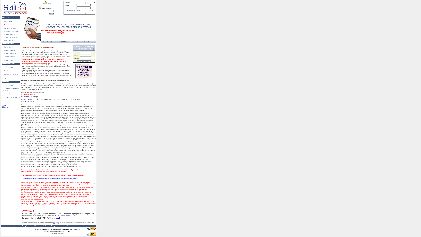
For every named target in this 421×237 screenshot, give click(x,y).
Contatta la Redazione (10, 37)
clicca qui (44, 73)
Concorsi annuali (9, 60)
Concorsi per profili (10, 53)
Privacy (53, 226)
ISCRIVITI (7, 24)
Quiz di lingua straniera (11, 94)
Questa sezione (8, 47)
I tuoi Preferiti (80, 226)
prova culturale (27, 99)
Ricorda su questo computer (73, 10)
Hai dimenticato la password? (83, 13)
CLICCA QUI (37, 99)
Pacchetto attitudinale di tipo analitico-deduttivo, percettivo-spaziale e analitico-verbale (51, 178)
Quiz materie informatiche (12, 97)
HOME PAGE (8, 21)
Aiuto (92, 13)
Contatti (34, 226)
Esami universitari (9, 71)
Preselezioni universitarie (11, 74)
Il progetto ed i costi (10, 28)
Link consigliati (65, 226)
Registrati (86, 3)
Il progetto (25, 226)
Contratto (43, 226)
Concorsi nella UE (9, 56)
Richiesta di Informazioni (11, 31)
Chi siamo (15, 226)
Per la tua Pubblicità (10, 40)
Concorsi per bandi (9, 50)
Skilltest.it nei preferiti (46, 3)
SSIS (5, 78)
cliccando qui (71, 216)
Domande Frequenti (10, 34)
